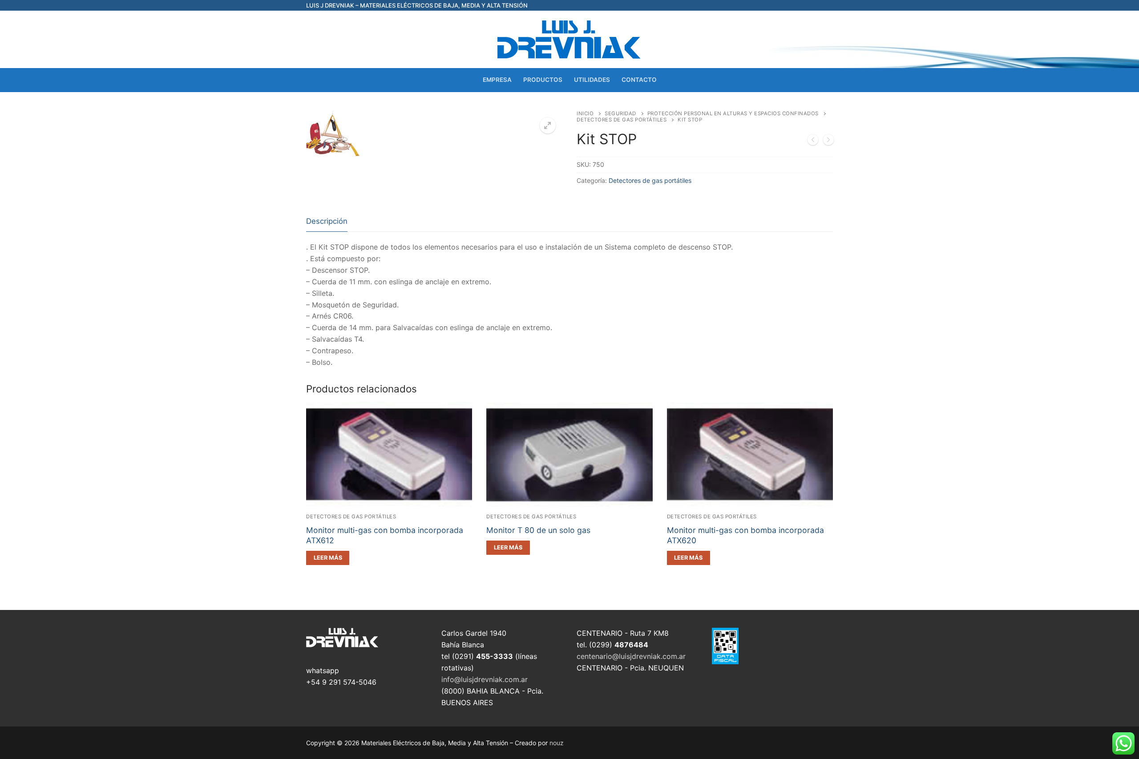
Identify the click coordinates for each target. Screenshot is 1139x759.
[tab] (326, 222)
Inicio (585, 113)
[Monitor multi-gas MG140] (828, 141)
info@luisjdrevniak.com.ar (484, 679)
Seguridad (620, 113)
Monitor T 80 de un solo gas (538, 530)
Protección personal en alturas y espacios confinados (733, 113)
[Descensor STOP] (813, 141)
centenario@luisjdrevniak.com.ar (631, 656)
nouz (556, 743)
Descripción (326, 221)
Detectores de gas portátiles (621, 120)
